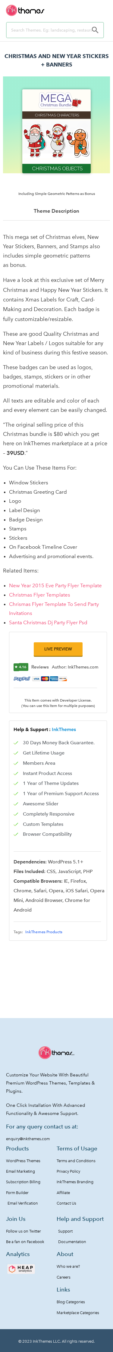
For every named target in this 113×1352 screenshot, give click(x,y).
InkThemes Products (43, 932)
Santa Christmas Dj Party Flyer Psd (48, 622)
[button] (58, 649)
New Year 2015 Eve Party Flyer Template (55, 585)
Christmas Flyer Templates (39, 595)
